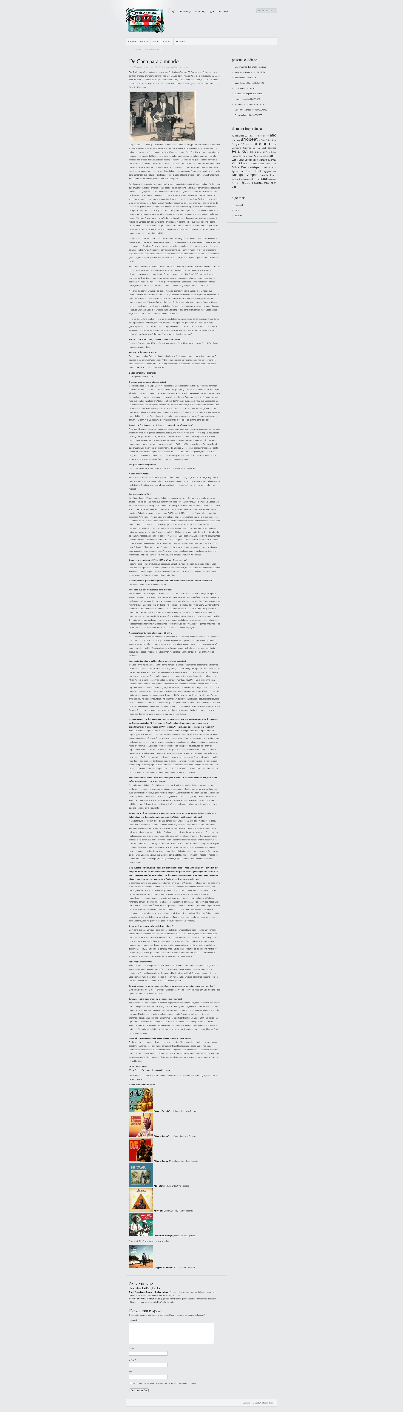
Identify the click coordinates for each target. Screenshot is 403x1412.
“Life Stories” (160, 1186)
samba (235, 179)
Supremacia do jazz (243, 94)
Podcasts (167, 41)
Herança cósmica (242, 99)
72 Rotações (238, 136)
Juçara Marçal (267, 159)
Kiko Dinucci (240, 163)
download (272, 148)
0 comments (183, 67)
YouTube (238, 216)
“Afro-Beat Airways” (164, 1236)
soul (264, 179)
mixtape (254, 167)
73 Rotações (250, 136)
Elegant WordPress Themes (264, 1403)
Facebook (239, 205)
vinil (234, 186)
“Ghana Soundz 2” (162, 1161)
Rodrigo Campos (244, 175)
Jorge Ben (251, 159)
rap (258, 171)
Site (130, 1372)
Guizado (235, 156)
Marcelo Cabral (257, 164)
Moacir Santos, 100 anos (245, 67)
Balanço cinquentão (243, 115)
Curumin (247, 148)
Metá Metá (271, 164)
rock (274, 171)
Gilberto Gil (259, 152)
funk (252, 152)
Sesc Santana (244, 179)
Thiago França (251, 182)
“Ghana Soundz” (161, 1136)
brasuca (262, 143)
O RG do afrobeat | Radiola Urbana (144, 1299)
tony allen (270, 182)
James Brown (254, 156)
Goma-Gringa (271, 152)
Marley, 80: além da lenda (246, 110)
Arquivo (132, 41)
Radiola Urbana (143, 67)
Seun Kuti (256, 179)
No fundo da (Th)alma (244, 104)
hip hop (243, 156)
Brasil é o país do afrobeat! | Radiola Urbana (148, 1292)
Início (132, 49)
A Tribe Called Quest (267, 140)
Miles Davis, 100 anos (244, 83)
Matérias (144, 41)
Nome (132, 1348)
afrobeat (249, 139)
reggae (267, 171)
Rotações (180, 41)
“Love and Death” (162, 1211)
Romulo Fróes (268, 175)
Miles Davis (240, 167)
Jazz (264, 155)
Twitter (237, 210)
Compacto (236, 148)
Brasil (249, 144)
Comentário (134, 1320)
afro (273, 135)
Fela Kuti (240, 151)
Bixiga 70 (238, 144)
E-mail (132, 1360)
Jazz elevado (240, 78)
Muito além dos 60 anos (245, 72)
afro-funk (236, 140)
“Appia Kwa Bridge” (164, 1268)
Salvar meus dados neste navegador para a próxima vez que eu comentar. (164, 1383)
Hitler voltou (240, 88)
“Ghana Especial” (162, 1111)
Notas (155, 41)
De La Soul (259, 148)
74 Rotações (263, 136)
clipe (274, 144)
